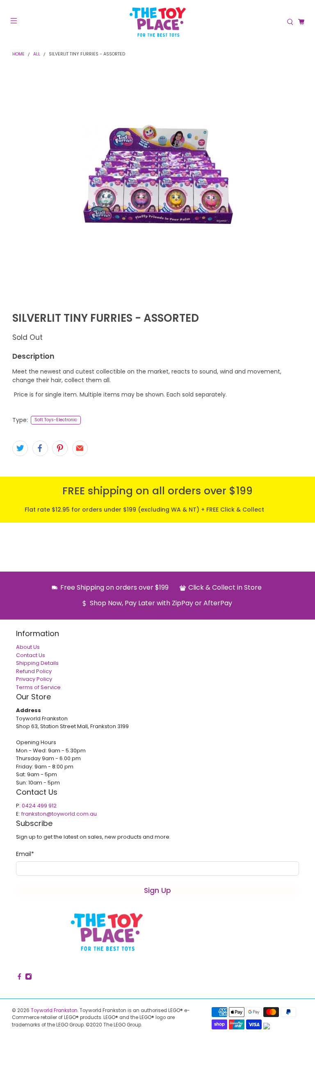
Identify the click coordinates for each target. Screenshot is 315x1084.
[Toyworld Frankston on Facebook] (19, 978)
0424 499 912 (39, 806)
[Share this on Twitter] (20, 448)
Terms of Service (38, 687)
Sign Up (157, 890)
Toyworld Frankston (54, 1010)
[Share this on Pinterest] (60, 448)
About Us (28, 647)
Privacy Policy (34, 679)
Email (25, 854)
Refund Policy (34, 671)
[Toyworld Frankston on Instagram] (28, 978)
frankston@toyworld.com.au (59, 814)
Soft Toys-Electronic (55, 420)
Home (18, 54)
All (36, 54)
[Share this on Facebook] (40, 448)
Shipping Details (37, 663)
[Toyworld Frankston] (157, 22)
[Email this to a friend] (80, 448)
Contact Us (30, 655)
